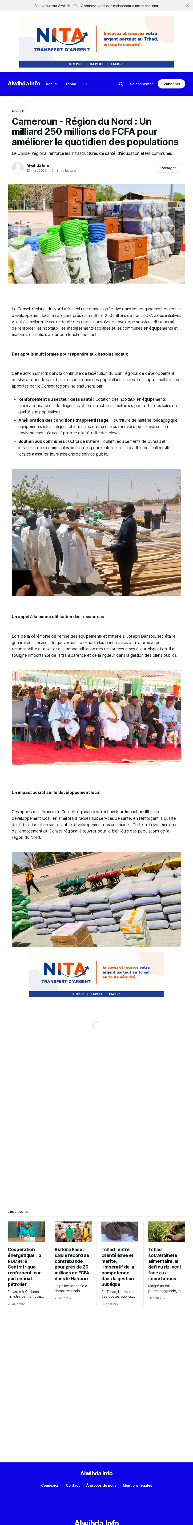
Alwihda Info (24, 83)
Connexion (50, 1485)
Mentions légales (137, 1485)
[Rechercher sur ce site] (121, 84)
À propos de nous (101, 1485)
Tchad (70, 84)
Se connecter (141, 84)
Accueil (52, 84)
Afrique (18, 111)
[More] (85, 84)
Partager (168, 168)
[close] (187, 5)
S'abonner (171, 84)
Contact (73, 1485)
